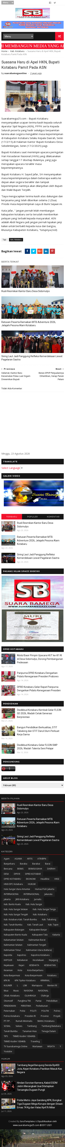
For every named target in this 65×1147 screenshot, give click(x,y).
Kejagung (53, 960)
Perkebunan (42, 1005)
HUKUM (32, 884)
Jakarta (7, 899)
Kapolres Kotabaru (40, 955)
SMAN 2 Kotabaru (45, 1021)
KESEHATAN (50, 965)
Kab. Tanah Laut (35, 924)
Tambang (32, 1026)
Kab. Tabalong (49, 919)
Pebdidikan (52, 1000)
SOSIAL (7, 1026)
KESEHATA (34, 965)
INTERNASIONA (11, 894)
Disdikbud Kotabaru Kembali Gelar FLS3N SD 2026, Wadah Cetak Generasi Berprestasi (39, 713)
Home (4, 51)
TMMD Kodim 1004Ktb (15, 1041)
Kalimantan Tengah (36, 944)
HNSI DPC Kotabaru (13, 884)
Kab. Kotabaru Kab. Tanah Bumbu (20, 919)
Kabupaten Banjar (38, 929)
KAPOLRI (8, 960)
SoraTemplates (27, 1121)
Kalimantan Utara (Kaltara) (39, 950)
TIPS (6, 1036)
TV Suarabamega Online (15, 1046)
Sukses (19, 1026)
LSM (25, 985)
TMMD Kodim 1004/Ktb (24, 1036)
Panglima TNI (24, 1000)
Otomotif (8, 1000)
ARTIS (29, 858)
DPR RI (17, 873)
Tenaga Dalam (49, 1031)
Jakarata (48, 894)
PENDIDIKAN (10, 1005)
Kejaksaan (9, 965)
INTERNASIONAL (31, 894)
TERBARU (11, 516)
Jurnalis (37, 899)
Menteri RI (52, 985)
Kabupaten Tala (39, 934)
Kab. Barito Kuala (12, 904)
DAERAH (51, 868)
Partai (38, 1000)
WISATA (51, 1046)
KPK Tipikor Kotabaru (25, 980)
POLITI (33, 1010)
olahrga (45, 995)
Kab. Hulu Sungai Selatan (16, 909)
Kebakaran (22, 960)
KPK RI (7, 980)
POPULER (32, 516)
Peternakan (9, 1010)
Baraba (23, 863)
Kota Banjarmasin (33, 975)
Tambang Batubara (51, 1026)
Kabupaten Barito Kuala (15, 934)
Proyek (57, 1016)
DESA (6, 873)
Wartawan (37, 1046)
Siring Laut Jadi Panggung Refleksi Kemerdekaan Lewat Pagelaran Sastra (31, 358)
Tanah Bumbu (11, 1031)
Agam (7, 858)
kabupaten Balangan (14, 929)
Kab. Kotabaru (17, 51)
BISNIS (20, 868)
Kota (20, 970)
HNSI (56, 878)
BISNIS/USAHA (35, 868)
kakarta (56, 934)
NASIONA (28, 990)
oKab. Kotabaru (12, 995)
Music (16, 990)
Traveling (35, 1041)
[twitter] (55, 3)
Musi (6, 990)
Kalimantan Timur (12, 950)
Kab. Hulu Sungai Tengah (16, 914)
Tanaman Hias (30, 1031)
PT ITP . (7, 1021)
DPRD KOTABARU (12, 878)
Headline (45, 878)
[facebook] (50, 3)
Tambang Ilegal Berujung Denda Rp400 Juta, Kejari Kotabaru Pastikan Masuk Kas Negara (39, 1069)
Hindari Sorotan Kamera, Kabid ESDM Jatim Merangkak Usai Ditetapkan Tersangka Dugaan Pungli (37, 1086)
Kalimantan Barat (37, 939)
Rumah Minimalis (24, 1021)
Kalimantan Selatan (13, 944)
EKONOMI (31, 878)
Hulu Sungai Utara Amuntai (17, 889)
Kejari (21, 965)
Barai (47, 863)
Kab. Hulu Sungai (34, 904)
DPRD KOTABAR (33, 873)
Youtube (8, 1051)
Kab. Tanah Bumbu (13, 924)
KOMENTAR (53, 516)
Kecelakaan (38, 960)
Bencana (8, 868)
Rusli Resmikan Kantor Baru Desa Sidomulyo (25, 291)
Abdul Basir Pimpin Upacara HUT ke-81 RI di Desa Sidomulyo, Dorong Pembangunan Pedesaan (40, 659)
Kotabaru (52, 975)
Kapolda (8, 955)
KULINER (8, 985)
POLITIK (45, 1010)
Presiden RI (30, 1016)
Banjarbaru (9, 863)
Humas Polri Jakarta (44, 889)
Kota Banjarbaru (35, 970)
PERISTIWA (26, 1005)
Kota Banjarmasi (12, 975)
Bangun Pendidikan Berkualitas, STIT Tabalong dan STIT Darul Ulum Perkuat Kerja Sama (38, 731)
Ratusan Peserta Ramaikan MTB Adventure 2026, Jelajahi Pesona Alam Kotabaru (28, 324)
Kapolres (21, 955)
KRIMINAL (45, 980)
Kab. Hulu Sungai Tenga (44, 909)
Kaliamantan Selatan (14, 939)
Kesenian (8, 970)
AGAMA (18, 858)
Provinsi (45, 1016)
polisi (22, 1010)
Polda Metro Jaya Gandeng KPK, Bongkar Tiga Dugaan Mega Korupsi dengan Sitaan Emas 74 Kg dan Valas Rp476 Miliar (40, 1104)
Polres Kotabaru (12, 1016)
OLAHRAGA (30, 995)
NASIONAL (43, 990)
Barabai (36, 863)
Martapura (37, 985)
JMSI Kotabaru (22, 899)
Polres (57, 1010)
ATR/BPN (41, 858)
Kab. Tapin (53, 924)
